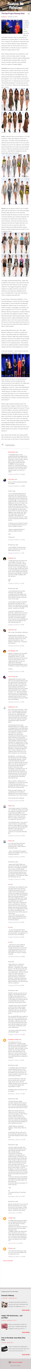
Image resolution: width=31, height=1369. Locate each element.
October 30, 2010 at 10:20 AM (16, 956)
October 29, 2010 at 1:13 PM (16, 583)
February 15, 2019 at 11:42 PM (16, 1256)
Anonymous (11, 452)
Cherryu (10, 1248)
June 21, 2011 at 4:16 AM (15, 1243)
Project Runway (10, 445)
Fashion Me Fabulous (15, 5)
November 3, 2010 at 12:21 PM (16, 1139)
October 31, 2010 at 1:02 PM (16, 1060)
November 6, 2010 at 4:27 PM (16, 1196)
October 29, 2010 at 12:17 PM (16, 540)
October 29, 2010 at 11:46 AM (16, 474)
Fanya (10, 805)
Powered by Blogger (16, 1362)
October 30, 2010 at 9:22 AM (16, 922)
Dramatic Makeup (7, 1295)
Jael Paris (11, 630)
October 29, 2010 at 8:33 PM (16, 800)
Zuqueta (10, 558)
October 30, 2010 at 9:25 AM (16, 937)
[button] (29, 14)
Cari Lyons (11, 479)
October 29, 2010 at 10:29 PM (16, 857)
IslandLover (11, 707)
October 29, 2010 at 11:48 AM (16, 486)
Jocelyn (10, 1218)
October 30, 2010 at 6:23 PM (16, 985)
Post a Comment (8, 1261)
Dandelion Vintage (13, 1039)
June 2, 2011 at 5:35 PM (15, 1213)
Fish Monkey (11, 651)
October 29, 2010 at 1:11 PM (16, 553)
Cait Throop (11, 676)
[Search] (29, 3)
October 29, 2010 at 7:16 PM (16, 702)
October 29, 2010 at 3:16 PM (16, 671)
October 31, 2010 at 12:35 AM (16, 1034)
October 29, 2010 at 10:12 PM (16, 836)
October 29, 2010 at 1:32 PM (16, 625)
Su (9, 884)
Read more (26, 1310)
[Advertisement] (15, 1274)
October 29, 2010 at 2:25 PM (16, 646)
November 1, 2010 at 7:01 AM (16, 1094)
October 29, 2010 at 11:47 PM (16, 879)
